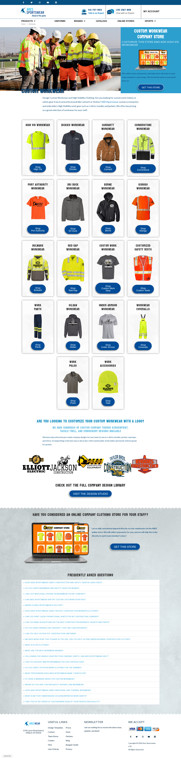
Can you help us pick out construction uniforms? (50, 633)
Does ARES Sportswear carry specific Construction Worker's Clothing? (62, 611)
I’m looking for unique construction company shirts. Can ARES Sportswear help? (66, 656)
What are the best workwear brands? (44, 651)
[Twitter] (31, 2)
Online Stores (125, 20)
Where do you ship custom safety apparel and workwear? (54, 685)
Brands (78, 20)
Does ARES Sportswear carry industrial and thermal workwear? (58, 690)
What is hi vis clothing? (37, 645)
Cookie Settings (7, 756)
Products (27, 20)
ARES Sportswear (109, 101)
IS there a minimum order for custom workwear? (50, 679)
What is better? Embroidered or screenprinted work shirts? (56, 696)
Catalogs (101, 20)
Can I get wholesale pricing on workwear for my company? (55, 594)
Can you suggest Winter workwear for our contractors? (54, 662)
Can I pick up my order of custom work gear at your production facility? (62, 702)
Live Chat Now (123, 10)
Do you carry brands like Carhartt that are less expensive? (56, 628)
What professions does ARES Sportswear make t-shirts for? (55, 673)
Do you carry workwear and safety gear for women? (52, 588)
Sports (149, 20)
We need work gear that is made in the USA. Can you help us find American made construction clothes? (77, 639)
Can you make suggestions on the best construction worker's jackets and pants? (67, 622)
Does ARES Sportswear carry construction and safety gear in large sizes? (63, 582)
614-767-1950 (95, 10)
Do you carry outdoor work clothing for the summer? (53, 668)
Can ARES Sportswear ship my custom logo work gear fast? (55, 599)
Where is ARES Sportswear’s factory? (44, 605)
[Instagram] (39, 2)
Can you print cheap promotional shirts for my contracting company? (62, 616)
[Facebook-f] (23, 2)
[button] (25, 465)
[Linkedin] (56, 2)
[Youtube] (48, 2)
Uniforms (59, 20)
